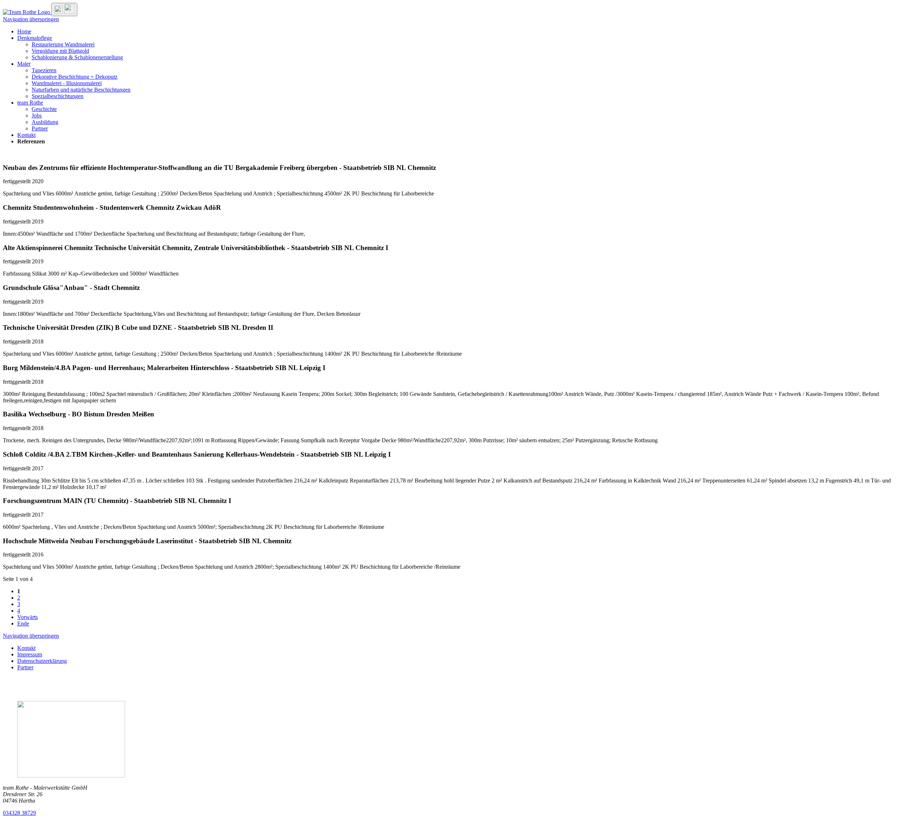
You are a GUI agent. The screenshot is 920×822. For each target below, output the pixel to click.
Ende (23, 623)
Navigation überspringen (31, 19)
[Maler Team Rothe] (27, 12)
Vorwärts (27, 617)
